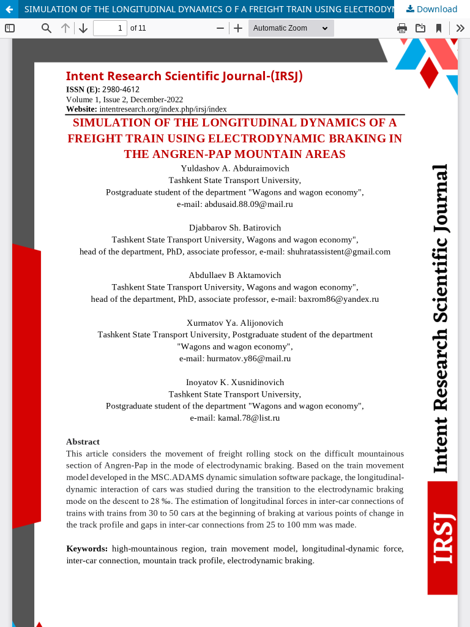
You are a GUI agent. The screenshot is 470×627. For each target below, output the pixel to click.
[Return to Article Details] (9, 9)
